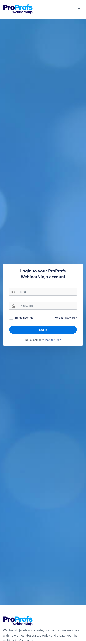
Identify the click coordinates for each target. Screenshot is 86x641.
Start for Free (53, 340)
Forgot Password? (66, 318)
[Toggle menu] (79, 9)
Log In (43, 330)
